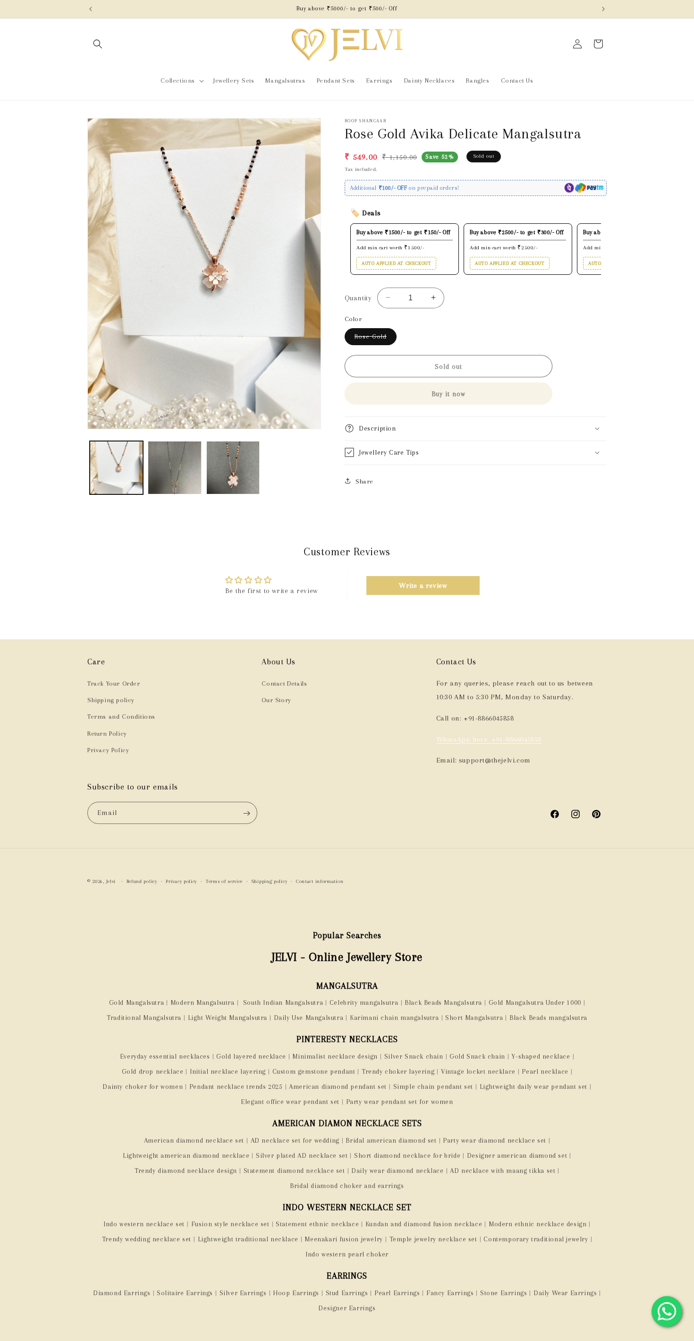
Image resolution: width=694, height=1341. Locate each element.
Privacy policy (181, 881)
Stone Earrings (503, 1293)
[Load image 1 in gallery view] (116, 467)
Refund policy (142, 881)
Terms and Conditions (121, 717)
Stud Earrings (347, 1293)
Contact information (319, 881)
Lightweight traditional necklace (248, 1239)
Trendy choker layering (398, 1071)
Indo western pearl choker (347, 1254)
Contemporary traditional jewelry (535, 1239)
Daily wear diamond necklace (397, 1170)
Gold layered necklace (251, 1056)
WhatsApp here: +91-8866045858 (489, 739)
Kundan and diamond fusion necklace (423, 1224)
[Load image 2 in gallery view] (174, 467)
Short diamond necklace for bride (407, 1155)
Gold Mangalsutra (136, 1002)
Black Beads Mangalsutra (443, 1002)
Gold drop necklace (153, 1071)
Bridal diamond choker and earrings (347, 1185)
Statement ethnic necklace (317, 1224)
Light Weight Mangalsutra (227, 1017)
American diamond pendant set (338, 1086)
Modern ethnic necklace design (537, 1224)
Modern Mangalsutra (202, 1002)
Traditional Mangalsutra (144, 1017)
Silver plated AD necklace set (301, 1155)
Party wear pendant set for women (399, 1101)
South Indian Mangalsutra (282, 1002)
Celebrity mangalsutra (364, 1002)
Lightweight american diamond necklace (186, 1155)
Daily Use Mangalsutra (309, 1017)
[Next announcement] (603, 9)
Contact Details (284, 683)
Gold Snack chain (477, 1056)
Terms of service (224, 881)
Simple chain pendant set (433, 1086)
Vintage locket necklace (478, 1071)
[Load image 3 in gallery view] (233, 467)
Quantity (358, 297)
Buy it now (448, 393)
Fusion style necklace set (230, 1224)
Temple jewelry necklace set (433, 1239)
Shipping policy (111, 700)
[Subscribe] (246, 813)
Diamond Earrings (122, 1293)
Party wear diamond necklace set (494, 1140)
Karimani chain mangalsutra (394, 1017)
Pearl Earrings (397, 1293)
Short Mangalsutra (474, 1017)
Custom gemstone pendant (313, 1071)
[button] (97, 44)
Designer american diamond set (517, 1155)
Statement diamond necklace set (294, 1170)
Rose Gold (376, 338)
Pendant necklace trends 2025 (236, 1086)
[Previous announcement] (90, 9)
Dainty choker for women (142, 1086)
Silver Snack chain (413, 1056)
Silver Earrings (243, 1293)
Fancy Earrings (450, 1293)
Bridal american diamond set (391, 1140)
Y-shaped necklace (540, 1056)
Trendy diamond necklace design (186, 1170)
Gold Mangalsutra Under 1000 (535, 1002)
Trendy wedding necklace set (146, 1239)
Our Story (276, 700)
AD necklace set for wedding (295, 1140)
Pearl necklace (545, 1071)
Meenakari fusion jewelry (343, 1239)
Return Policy (107, 733)
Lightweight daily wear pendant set (533, 1086)
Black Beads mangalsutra (548, 1017)
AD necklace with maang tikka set (502, 1170)
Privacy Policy (108, 750)
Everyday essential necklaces (165, 1056)
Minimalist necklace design (335, 1056)
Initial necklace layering (228, 1071)
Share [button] (364, 480)
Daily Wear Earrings (565, 1293)
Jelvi (111, 881)
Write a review (423, 585)
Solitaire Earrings (185, 1293)
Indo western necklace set (144, 1224)
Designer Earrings (346, 1308)
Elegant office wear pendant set (290, 1101)
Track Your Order (113, 683)
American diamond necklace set (194, 1140)
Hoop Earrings (296, 1293)
